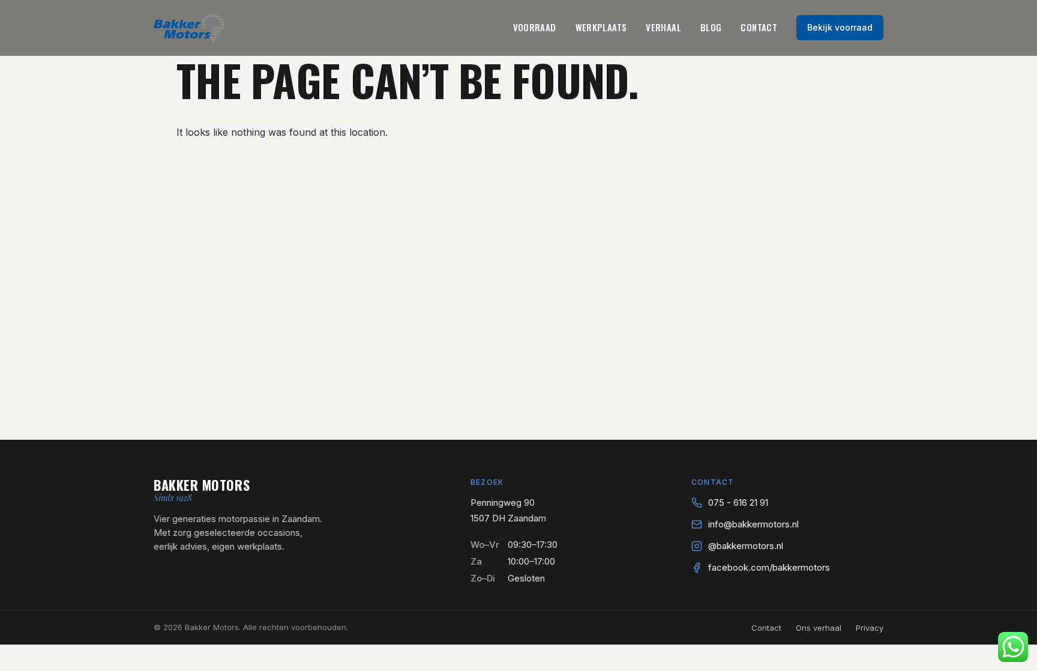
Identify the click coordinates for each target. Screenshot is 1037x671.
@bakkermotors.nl (745, 545)
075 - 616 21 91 (738, 502)
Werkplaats (601, 27)
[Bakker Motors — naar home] (189, 27)
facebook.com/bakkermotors (769, 567)
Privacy (869, 628)
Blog (711, 27)
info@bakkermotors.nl (753, 524)
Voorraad (534, 27)
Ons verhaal (818, 628)
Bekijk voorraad (840, 27)
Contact (759, 27)
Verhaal (663, 27)
